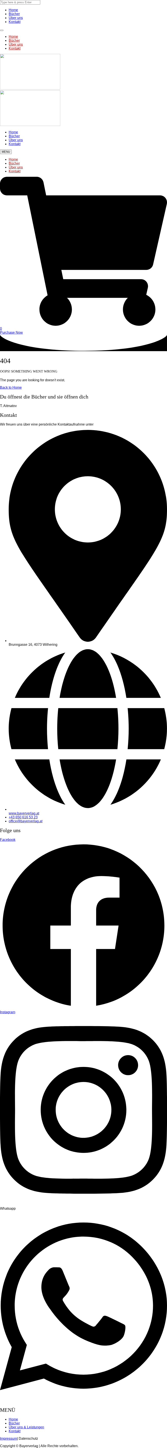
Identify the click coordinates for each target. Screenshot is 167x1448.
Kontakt (14, 22)
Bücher (14, 14)
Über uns (16, 18)
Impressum (8, 1438)
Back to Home (11, 387)
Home (13, 10)
